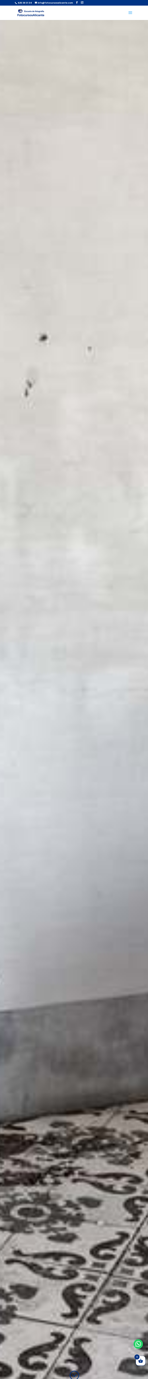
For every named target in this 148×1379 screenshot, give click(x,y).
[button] (138, 1344)
